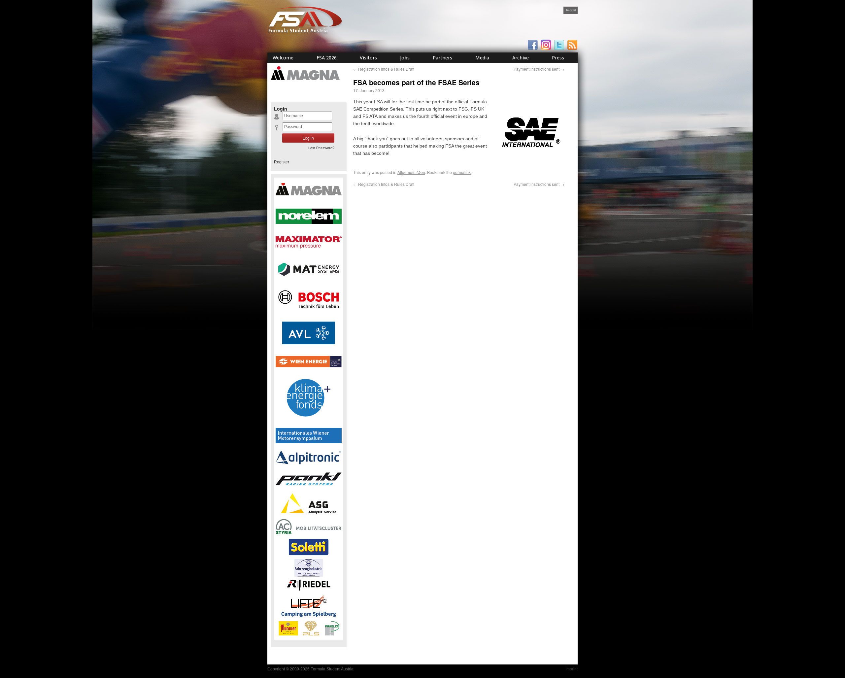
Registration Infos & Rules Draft (383, 69)
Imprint (571, 10)
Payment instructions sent (539, 69)
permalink (462, 172)
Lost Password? (321, 148)
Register (281, 162)
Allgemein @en (411, 172)
